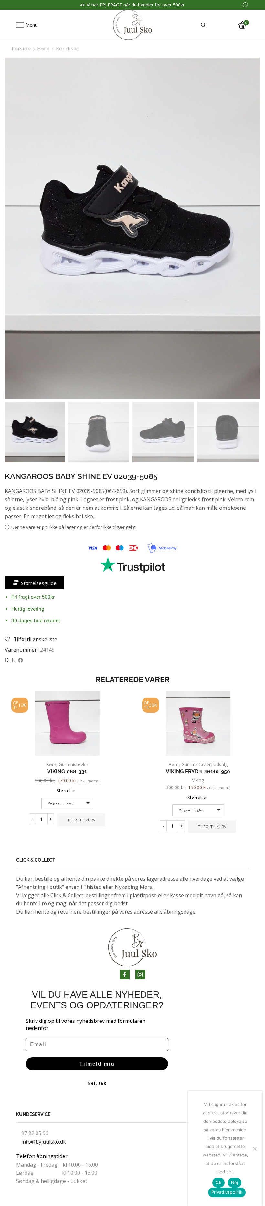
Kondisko (68, 48)
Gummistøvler (73, 764)
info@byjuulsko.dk (43, 1141)
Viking (198, 780)
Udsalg (220, 764)
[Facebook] (125, 974)
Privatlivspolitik (226, 1192)
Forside (21, 48)
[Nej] (254, 1148)
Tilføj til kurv (81, 819)
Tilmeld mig (97, 1063)
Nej (234, 1182)
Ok (218, 1182)
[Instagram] (140, 974)
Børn (43, 48)
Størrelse (66, 790)
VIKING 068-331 (67, 771)
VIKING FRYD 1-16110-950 (198, 771)
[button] (21, 660)
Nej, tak (97, 1083)
